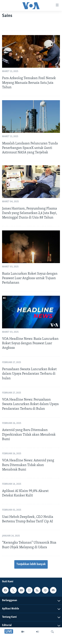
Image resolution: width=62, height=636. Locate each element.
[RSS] (37, 590)
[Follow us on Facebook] (5, 590)
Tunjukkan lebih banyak (31, 564)
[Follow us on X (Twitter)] (13, 590)
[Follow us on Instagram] (29, 590)
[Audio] (37, 631)
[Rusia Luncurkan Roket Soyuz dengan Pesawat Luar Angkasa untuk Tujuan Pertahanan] (31, 246)
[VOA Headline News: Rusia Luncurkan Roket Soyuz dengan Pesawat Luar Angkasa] (31, 312)
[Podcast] (45, 590)
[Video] (23, 631)
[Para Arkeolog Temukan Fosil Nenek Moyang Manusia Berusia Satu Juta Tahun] (31, 51)
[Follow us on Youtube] (21, 590)
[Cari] (52, 631)
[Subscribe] (53, 590)
